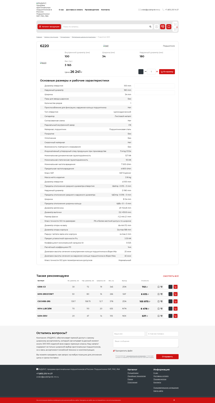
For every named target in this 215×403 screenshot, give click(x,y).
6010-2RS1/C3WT (46, 294)
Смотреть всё (171, 276)
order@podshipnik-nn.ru (150, 10)
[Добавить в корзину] (175, 287)
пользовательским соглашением (136, 356)
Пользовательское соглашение (166, 388)
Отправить (167, 357)
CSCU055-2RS (44, 301)
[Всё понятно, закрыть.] (174, 400)
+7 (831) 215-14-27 (172, 10)
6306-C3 (42, 287)
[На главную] (44, 9)
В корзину (168, 72)
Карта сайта (158, 391)
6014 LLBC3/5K (45, 309)
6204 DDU (42, 316)
